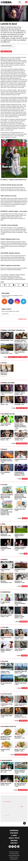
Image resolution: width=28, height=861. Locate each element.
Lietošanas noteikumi (14, 853)
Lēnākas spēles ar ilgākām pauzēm (20, 535)
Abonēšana (14, 830)
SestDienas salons (8, 414)
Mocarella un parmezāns (20, 737)
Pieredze (4, 559)
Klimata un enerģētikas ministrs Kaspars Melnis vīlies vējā (7, 496)
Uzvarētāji (19, 404)
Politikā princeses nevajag (20, 439)
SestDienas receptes (9, 726)
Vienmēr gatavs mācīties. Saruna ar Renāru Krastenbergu (20, 426)
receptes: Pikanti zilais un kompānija (6, 738)
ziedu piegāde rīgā (7, 801)
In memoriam (6, 592)
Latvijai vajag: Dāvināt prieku (21, 704)
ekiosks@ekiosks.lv (14, 859)
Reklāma (14, 840)
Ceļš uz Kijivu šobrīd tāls (6, 771)
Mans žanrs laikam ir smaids (6, 615)
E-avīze (14, 835)
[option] (14, 13)
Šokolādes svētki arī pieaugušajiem (21, 341)
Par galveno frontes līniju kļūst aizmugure (7, 461)
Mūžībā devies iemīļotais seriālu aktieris (19, 616)
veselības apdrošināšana (12, 810)
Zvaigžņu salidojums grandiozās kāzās (20, 549)
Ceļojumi (5, 661)
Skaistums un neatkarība (20, 581)
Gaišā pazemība (7, 340)
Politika (4, 484)
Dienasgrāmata (7, 760)
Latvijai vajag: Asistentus (20, 716)
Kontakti (14, 843)
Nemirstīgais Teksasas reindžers (20, 603)
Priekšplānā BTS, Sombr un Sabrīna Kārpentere (20, 474)
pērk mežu (13, 802)
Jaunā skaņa (6, 424)
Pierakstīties (22, 319)
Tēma (3, 524)
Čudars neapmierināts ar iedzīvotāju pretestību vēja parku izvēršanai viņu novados (7, 511)
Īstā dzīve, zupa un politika (20, 393)
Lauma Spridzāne (6, 45)
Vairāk (5, 357)
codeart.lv (16, 857)
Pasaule (4, 449)
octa (21, 806)
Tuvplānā (5, 627)
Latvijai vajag (7, 694)
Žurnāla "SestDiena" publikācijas (13, 330)
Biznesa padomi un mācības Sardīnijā (20, 772)
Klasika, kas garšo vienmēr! (20, 750)
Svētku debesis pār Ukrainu (6, 784)
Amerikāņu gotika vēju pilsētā (21, 672)
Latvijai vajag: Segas (6, 716)
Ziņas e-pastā (14, 838)
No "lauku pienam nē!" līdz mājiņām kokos (20, 785)
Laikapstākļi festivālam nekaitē (6, 549)
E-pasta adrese (5, 313)
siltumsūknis (19, 816)
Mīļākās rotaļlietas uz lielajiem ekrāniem (7, 650)
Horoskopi (14, 833)
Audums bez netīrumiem (4, 373)
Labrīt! (4, 404)
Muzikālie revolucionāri (6, 581)
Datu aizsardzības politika (14, 855)
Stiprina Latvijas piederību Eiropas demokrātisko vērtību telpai (20, 497)
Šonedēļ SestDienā (6, 51)
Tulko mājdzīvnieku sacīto (20, 649)
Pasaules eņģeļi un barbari (6, 439)
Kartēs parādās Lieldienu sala (6, 352)
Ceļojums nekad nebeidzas (5, 672)
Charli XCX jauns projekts (19, 638)
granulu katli (7, 815)
